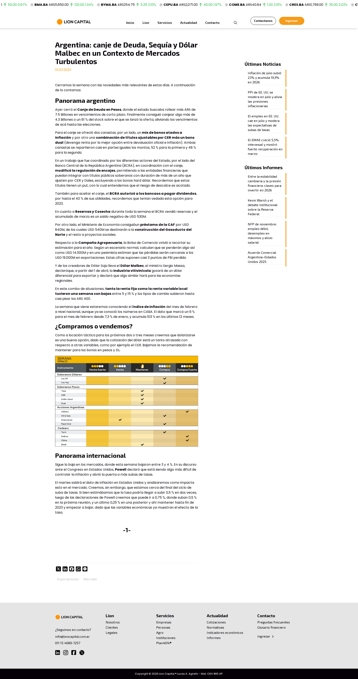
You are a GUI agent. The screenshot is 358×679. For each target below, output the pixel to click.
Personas (163, 627)
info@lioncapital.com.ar (72, 636)
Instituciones (165, 638)
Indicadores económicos (225, 632)
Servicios (165, 615)
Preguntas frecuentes (273, 622)
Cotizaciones (216, 622)
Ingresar (264, 636)
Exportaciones (68, 579)
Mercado (90, 579)
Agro (159, 632)
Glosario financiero (271, 627)
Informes (214, 638)
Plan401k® (164, 643)
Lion (110, 615)
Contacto (266, 615)
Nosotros (113, 622)
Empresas (163, 622)
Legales (111, 632)
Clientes (112, 627)
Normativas (215, 627)
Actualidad (217, 615)
